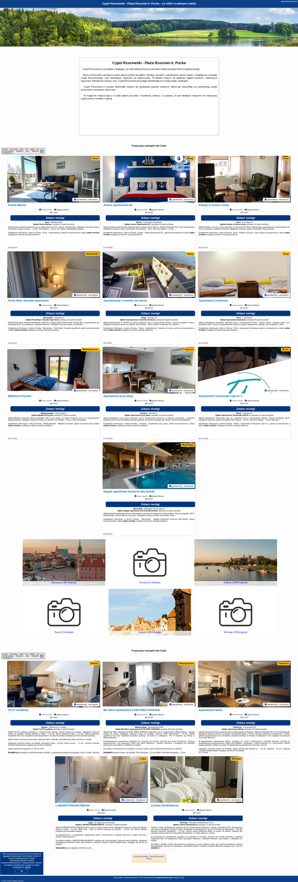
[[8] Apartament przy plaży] (149, 370)
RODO (28, 867)
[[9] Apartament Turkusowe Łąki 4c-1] (244, 370)
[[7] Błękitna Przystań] (53, 370)
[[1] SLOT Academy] (53, 684)
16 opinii (162, 224)
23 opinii (209, 825)
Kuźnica (189, 349)
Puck (95, 158)
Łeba (143, 758)
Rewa (190, 254)
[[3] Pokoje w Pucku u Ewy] (244, 179)
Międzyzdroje (186, 663)
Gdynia (94, 663)
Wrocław (236, 758)
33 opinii (70, 320)
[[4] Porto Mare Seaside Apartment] (53, 274)
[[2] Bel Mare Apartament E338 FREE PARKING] (149, 684)
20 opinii (116, 825)
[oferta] (75, 199)
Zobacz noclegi (55, 217)
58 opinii (171, 729)
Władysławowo (90, 349)
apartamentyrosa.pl (289, 1)
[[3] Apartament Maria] (244, 684)
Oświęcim (283, 663)
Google (6, 856)
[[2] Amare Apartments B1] (149, 179)
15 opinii (257, 224)
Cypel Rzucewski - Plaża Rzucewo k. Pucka (149, 857)
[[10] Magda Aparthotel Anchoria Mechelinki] (149, 465)
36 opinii (257, 320)
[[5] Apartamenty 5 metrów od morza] (149, 274)
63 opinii (167, 320)
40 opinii (169, 511)
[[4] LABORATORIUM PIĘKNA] (101, 779)
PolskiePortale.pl (17, 881)
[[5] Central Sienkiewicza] (196, 779)
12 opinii (63, 224)
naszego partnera (32, 235)
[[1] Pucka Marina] (53, 179)
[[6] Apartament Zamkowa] (244, 274)
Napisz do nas (179, 877)
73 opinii (255, 729)
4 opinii (64, 729)
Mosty (190, 158)
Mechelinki (92, 254)
